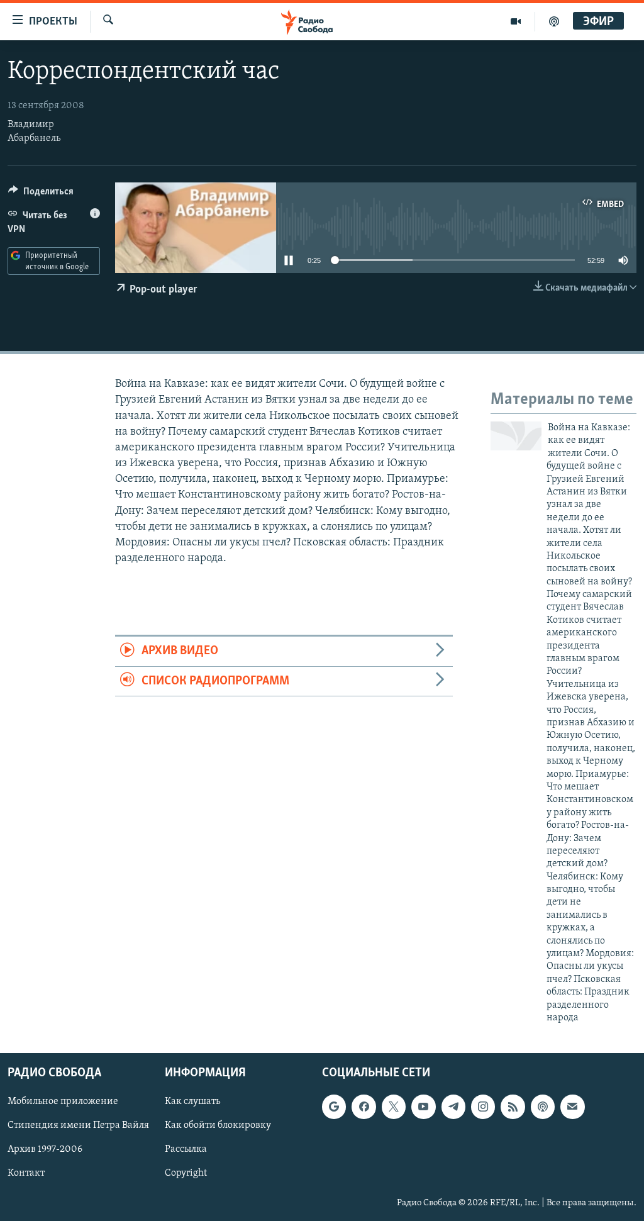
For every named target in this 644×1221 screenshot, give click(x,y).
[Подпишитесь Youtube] (423, 1107)
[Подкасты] (543, 1107)
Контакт (26, 1174)
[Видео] (516, 21)
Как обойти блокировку (218, 1126)
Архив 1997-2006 (45, 1150)
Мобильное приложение (63, 1102)
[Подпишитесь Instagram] (483, 1107)
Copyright (186, 1174)
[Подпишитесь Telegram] (453, 1107)
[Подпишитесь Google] (334, 1107)
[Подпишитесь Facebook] (363, 1107)
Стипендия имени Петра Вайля (78, 1126)
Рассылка (186, 1150)
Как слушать (192, 1102)
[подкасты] (554, 21)
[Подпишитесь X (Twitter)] (394, 1107)
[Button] (41, 194)
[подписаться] (572, 1107)
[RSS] (513, 1107)
